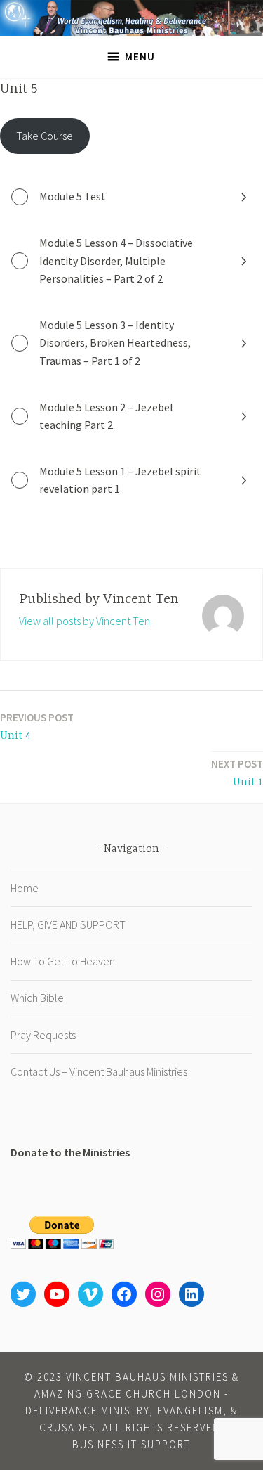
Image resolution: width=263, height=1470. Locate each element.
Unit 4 (37, 726)
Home (25, 888)
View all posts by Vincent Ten (84, 621)
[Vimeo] (90, 1294)
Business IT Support (131, 1444)
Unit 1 (237, 773)
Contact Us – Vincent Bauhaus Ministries (99, 1071)
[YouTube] (56, 1294)
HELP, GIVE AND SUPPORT (68, 924)
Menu (140, 56)
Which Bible (37, 998)
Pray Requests (43, 1035)
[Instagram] (157, 1294)
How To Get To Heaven (63, 961)
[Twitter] (23, 1294)
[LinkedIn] (191, 1294)
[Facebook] (124, 1294)
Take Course (44, 136)
